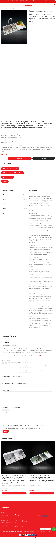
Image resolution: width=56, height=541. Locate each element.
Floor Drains (16, 526)
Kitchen (23, 524)
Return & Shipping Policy (7, 522)
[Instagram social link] (47, 516)
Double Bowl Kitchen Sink (18, 485)
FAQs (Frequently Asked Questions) (7, 526)
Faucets (17, 522)
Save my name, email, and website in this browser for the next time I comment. (25, 425)
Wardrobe (24, 526)
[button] (14, 493)
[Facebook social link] (44, 516)
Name (5, 412)
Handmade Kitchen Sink (35, 485)
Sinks (7, 8)
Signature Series (14, 8)
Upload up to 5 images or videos (11, 407)
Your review (6, 390)
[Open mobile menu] (1, 4)
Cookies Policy (4, 520)
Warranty (3, 517)
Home (2, 8)
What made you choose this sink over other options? (16, 383)
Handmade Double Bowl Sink (9, 486)
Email (5, 419)
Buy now (44, 158)
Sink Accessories (24, 521)
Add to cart (19, 158)
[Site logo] (28, 4)
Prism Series (8, 485)
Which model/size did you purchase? (12, 376)
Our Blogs (3, 512)
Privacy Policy (4, 515)
